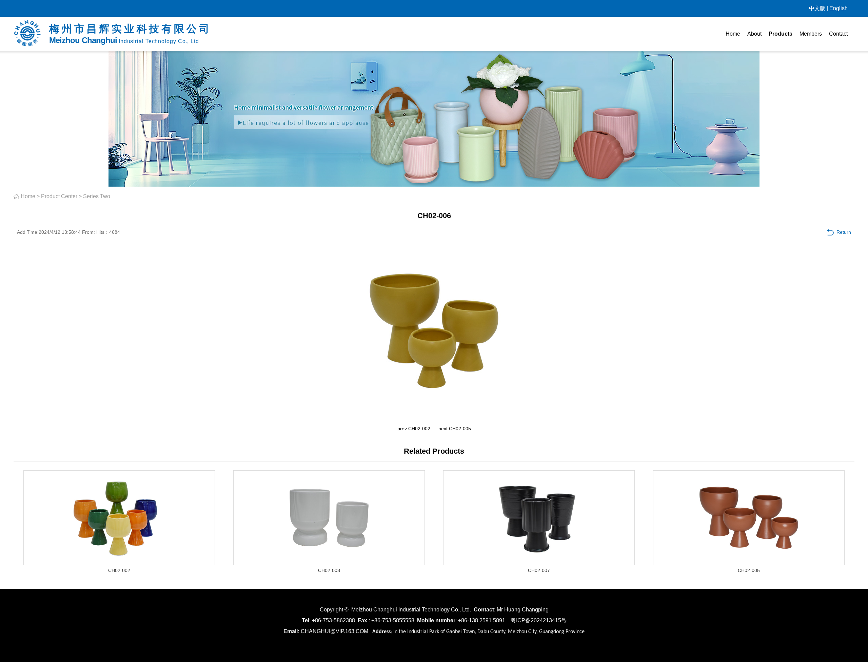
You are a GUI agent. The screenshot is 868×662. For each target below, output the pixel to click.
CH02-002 (419, 428)
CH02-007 (539, 570)
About (754, 34)
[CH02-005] (749, 563)
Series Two (96, 196)
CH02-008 (329, 570)
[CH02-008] (329, 563)
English (838, 8)
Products (780, 34)
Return (843, 232)
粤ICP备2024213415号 (539, 620)
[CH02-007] (539, 563)
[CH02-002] (119, 563)
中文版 (817, 8)
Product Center (59, 196)
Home (733, 34)
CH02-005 (460, 428)
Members (811, 34)
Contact (838, 34)
